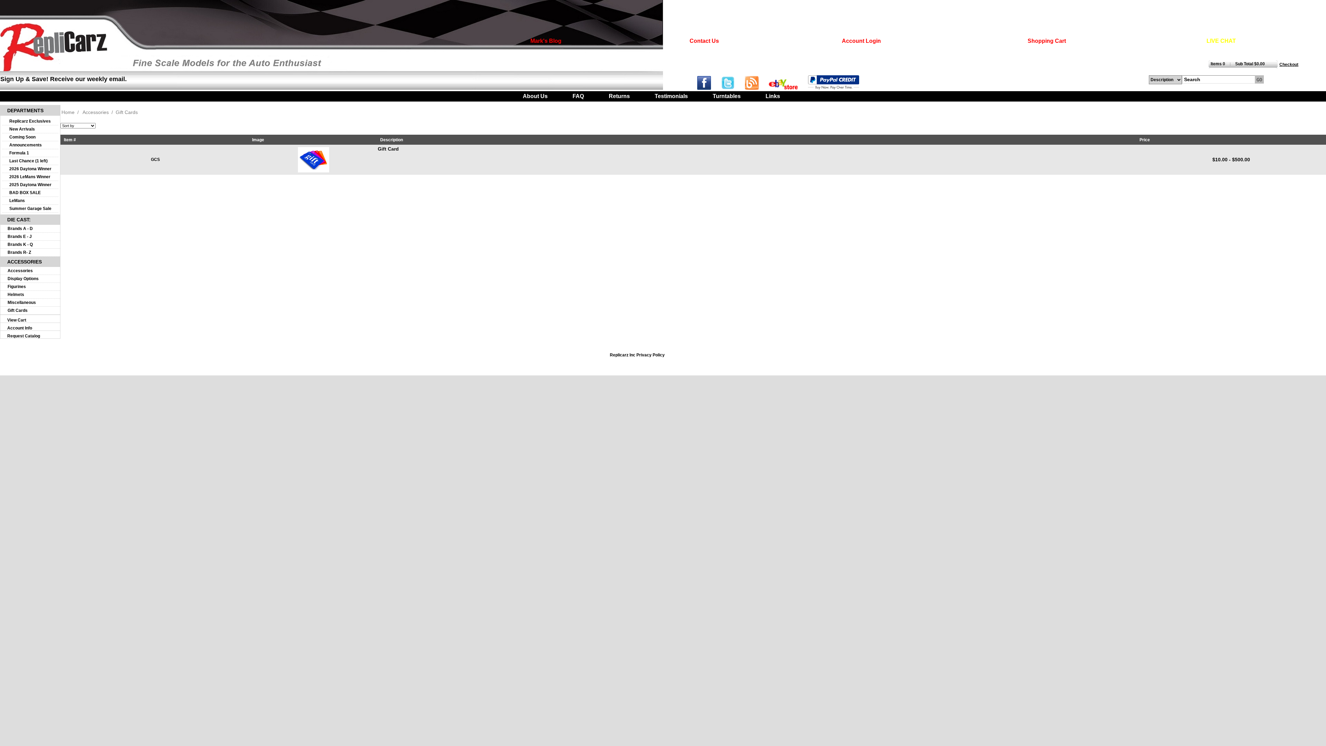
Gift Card (388, 149)
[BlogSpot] (756, 88)
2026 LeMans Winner (29, 176)
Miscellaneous (22, 302)
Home (68, 112)
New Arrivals (22, 129)
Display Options (23, 278)
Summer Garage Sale (30, 208)
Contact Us (704, 41)
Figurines (17, 286)
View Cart (16, 320)
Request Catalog (23, 336)
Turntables (727, 96)
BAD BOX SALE (25, 192)
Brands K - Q (20, 244)
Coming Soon (22, 137)
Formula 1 (19, 153)
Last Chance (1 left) (28, 161)
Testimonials (671, 96)
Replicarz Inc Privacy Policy (637, 355)
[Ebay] (788, 88)
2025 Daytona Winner (30, 184)
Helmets (16, 294)
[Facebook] (708, 88)
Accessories (20, 270)
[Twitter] (733, 88)
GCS (155, 159)
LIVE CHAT (1221, 41)
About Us (535, 96)
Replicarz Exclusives (30, 121)
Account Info (19, 328)
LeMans (17, 200)
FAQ (578, 96)
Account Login (861, 41)
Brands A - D (20, 228)
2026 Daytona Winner (30, 168)
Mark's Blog (545, 41)
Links (773, 96)
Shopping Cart (1047, 41)
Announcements (25, 145)
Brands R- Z (19, 252)
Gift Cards (18, 310)
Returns (619, 96)
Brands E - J (20, 236)
